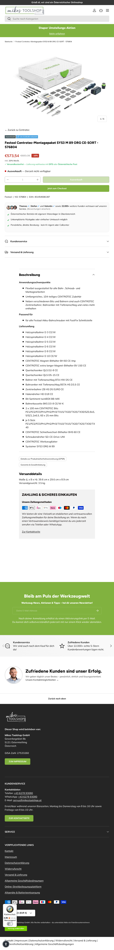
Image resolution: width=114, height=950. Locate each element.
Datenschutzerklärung (17, 862)
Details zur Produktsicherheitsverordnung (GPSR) (43, 459)
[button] (101, 10)
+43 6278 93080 (23, 793)
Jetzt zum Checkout (57, 188)
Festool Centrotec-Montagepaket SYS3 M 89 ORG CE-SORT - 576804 (43, 41)
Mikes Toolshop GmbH (20, 922)
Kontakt (9, 850)
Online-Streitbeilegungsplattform (23, 886)
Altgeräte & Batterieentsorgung (22, 892)
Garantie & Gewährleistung (33, 465)
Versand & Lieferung (16, 874)
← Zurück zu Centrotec (17, 129)
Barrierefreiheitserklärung (19, 944)
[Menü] (15, 906)
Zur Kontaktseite (31, 531)
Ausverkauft (76, 179)
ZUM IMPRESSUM (17, 761)
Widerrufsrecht (13, 868)
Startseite (9, 41)
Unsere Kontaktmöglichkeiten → (42, 679)
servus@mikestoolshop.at (27, 800)
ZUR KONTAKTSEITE (19, 818)
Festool (8, 197)
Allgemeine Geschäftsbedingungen (24, 880)
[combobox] (57, 19)
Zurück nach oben (57, 698)
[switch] (10, 924)
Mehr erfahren (57, 33)
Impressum (11, 856)
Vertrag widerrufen (16, 928)
